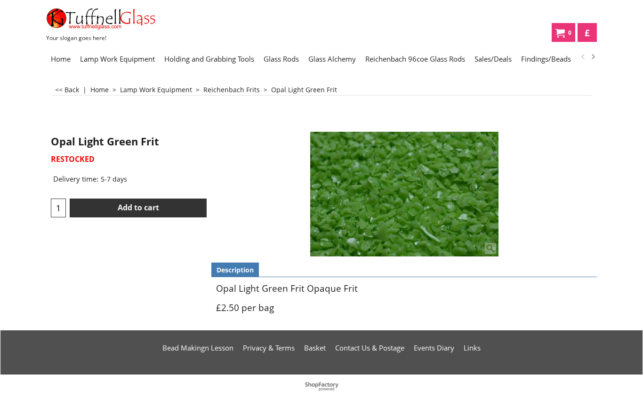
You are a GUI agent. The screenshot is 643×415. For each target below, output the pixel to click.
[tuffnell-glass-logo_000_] (116, 19)
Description (235, 269)
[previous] (583, 57)
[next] (592, 57)
